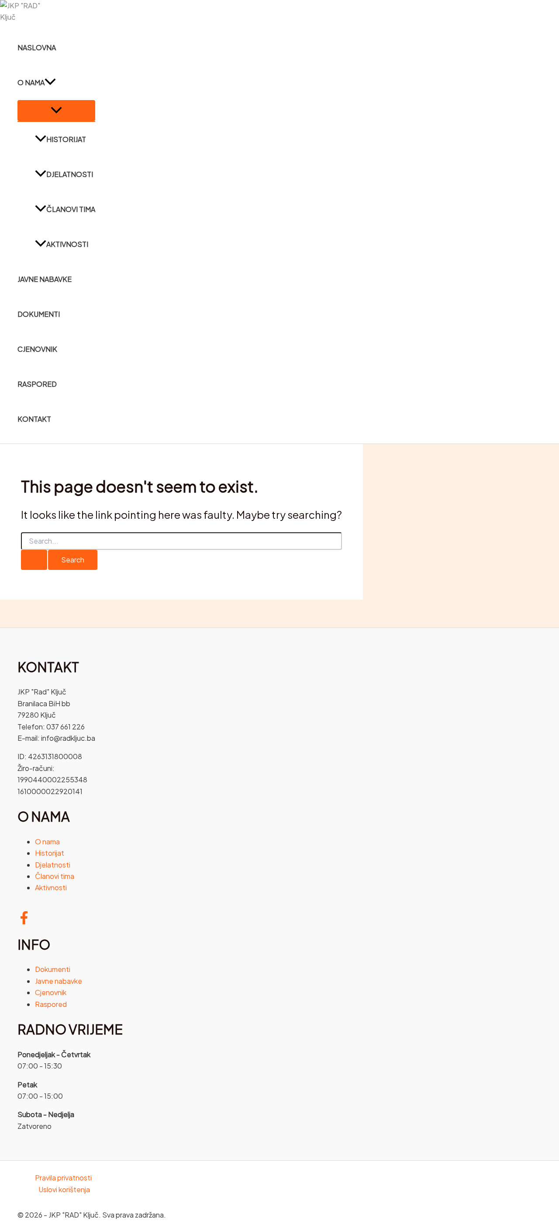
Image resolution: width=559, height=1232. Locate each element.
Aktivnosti (67, 244)
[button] (50, 82)
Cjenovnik (37, 349)
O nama (31, 82)
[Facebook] (24, 921)
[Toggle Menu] (56, 110)
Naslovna (36, 47)
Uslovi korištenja (64, 1189)
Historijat (66, 139)
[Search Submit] (34, 560)
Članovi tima (70, 209)
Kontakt (34, 418)
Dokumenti (38, 314)
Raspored (37, 384)
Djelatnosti (69, 174)
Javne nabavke (44, 279)
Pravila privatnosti (63, 1177)
